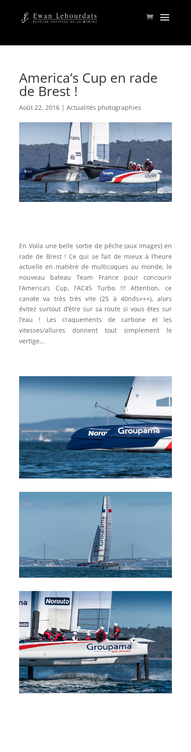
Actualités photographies (104, 107)
